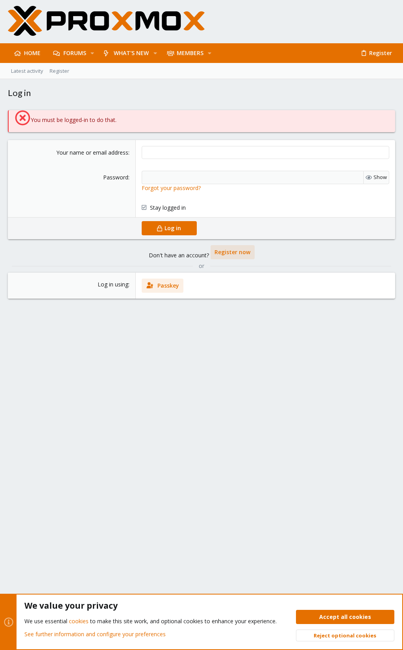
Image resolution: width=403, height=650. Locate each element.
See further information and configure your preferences (95, 634)
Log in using (113, 284)
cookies (79, 621)
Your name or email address (92, 152)
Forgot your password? (171, 188)
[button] (92, 53)
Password (115, 177)
